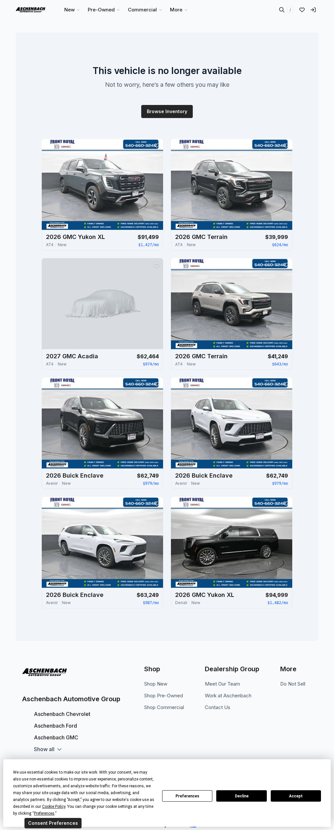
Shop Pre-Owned (163, 695)
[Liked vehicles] (302, 10)
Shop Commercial (164, 707)
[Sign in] (313, 10)
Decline (242, 796)
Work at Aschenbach (228, 695)
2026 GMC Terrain (201, 236)
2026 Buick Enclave (74, 475)
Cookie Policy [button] (53, 806)
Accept (296, 796)
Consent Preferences (53, 823)
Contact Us (217, 707)
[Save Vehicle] (156, 145)
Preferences (187, 796)
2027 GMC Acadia (72, 356)
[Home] (30, 10)
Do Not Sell (292, 684)
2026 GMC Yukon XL (75, 236)
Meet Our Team (222, 684)
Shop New (155, 684)
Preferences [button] (44, 813)
